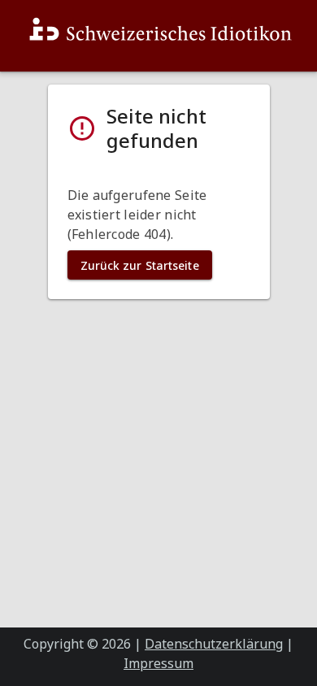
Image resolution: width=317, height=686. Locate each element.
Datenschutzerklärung (214, 644)
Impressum (158, 663)
